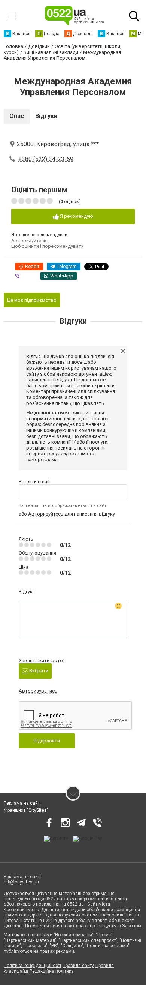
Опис (16, 116)
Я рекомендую (76, 216)
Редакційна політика (52, 971)
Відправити (47, 741)
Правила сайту (78, 965)
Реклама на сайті (22, 803)
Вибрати (38, 670)
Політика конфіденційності (32, 965)
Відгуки (46, 116)
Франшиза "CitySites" (26, 810)
